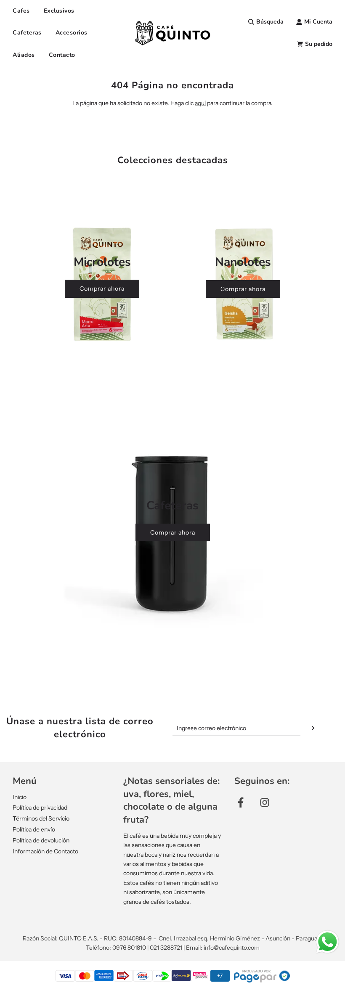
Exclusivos (59, 11)
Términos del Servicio (41, 818)
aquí (200, 103)
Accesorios (72, 33)
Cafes (21, 11)
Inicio (20, 797)
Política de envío (34, 829)
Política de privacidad (40, 807)
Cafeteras (27, 33)
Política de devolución (41, 840)
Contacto (62, 55)
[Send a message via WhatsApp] (327, 942)
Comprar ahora (102, 288)
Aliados (24, 55)
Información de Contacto (45, 851)
